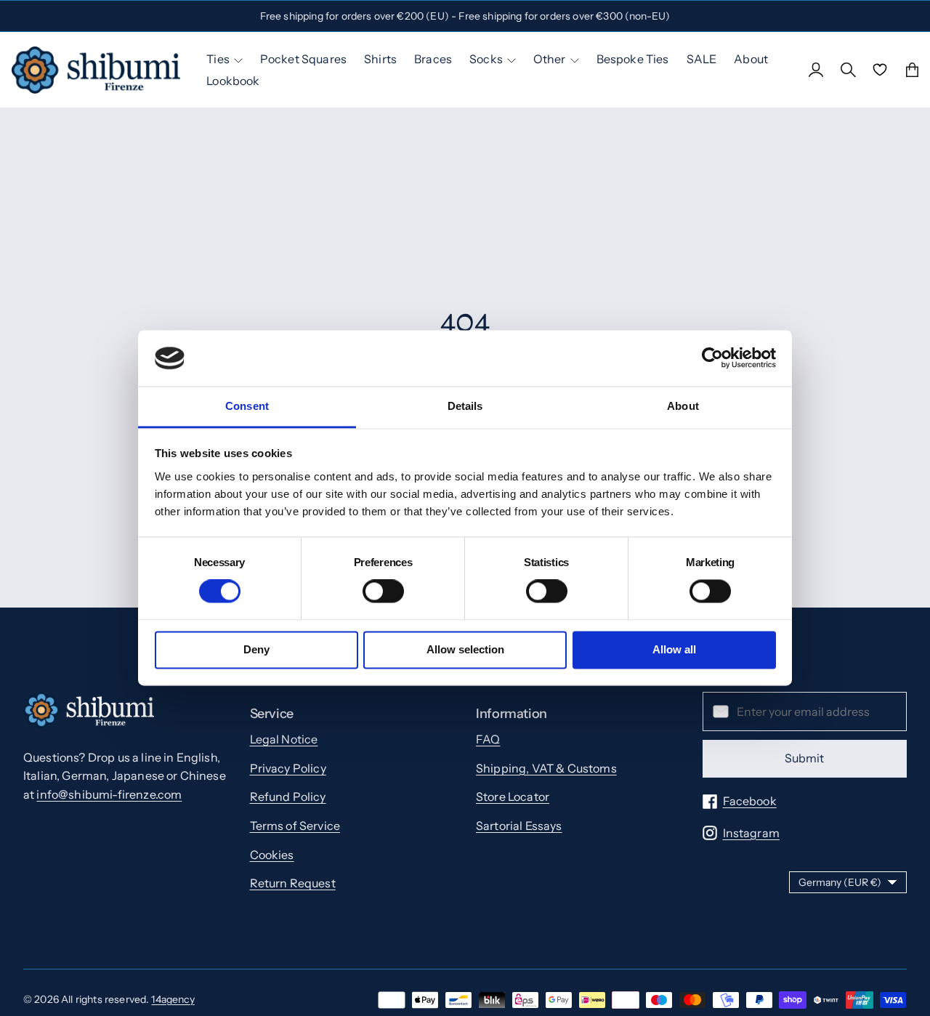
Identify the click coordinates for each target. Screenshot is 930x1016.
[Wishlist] (880, 70)
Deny (256, 649)
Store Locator (512, 796)
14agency (172, 999)
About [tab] (683, 406)
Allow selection (465, 649)
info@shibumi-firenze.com (109, 794)
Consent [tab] (247, 406)
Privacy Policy (288, 768)
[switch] (383, 591)
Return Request (293, 883)
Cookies (272, 854)
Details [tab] (465, 406)
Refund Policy (288, 796)
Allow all (674, 649)
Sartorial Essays (519, 825)
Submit (804, 758)
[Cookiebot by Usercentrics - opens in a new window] (712, 358)
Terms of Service (295, 825)
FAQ (488, 739)
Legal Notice (284, 739)
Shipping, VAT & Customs (546, 768)
